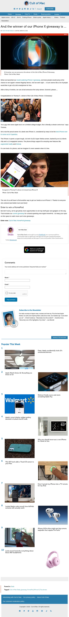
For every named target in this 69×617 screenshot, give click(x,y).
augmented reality (7, 144)
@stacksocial (13, 240)
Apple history (47, 17)
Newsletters (5, 21)
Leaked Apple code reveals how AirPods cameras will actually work (19, 507)
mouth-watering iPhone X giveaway (28, 80)
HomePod (30, 589)
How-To (27, 14)
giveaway (24, 589)
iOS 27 (13, 17)
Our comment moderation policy (13, 601)
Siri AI (19, 17)
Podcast (62, 17)
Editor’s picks (37, 17)
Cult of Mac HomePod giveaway (19, 220)
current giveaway (18, 213)
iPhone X (36, 589)
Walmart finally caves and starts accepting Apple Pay (49, 396)
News (10, 14)
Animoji (18, 144)
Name (7, 277)
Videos (56, 17)
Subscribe (50, 9)
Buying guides (46, 14)
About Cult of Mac (43, 597)
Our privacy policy (29, 597)
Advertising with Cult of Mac (12, 597)
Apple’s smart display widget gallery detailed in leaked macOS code (18, 418)
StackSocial (42, 234)
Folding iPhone (26, 17)
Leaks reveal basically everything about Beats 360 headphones (19, 551)
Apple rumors (6, 17)
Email (7, 284)
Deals (35, 14)
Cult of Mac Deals (8, 30)
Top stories (43, 589)
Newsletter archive (59, 337)
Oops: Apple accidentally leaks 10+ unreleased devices (50, 351)
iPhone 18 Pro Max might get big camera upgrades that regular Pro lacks (52, 529)
